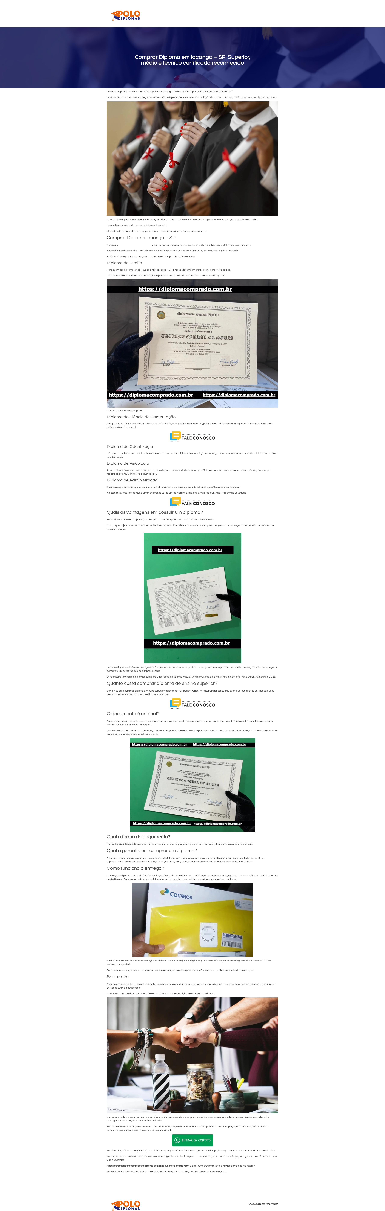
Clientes (215, 13)
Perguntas (245, 13)
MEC (196, 1156)
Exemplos (229, 13)
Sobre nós (261, 13)
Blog (273, 13)
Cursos (203, 13)
